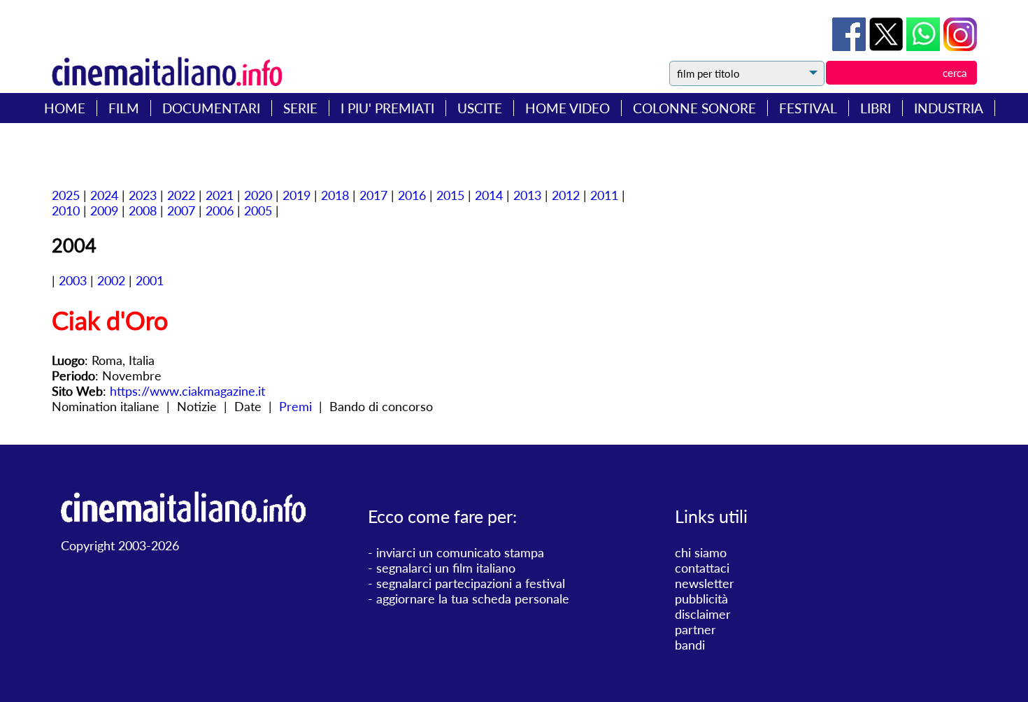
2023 (143, 195)
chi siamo (701, 552)
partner (695, 629)
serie (300, 108)
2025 (66, 195)
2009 (104, 210)
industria (948, 108)
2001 (150, 280)
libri (875, 108)
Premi (295, 406)
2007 (181, 210)
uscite (479, 108)
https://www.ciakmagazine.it (187, 391)
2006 (220, 210)
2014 (489, 195)
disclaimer (703, 614)
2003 (73, 280)
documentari (211, 108)
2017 (373, 195)
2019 (296, 195)
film (123, 108)
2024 (104, 195)
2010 (66, 210)
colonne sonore (694, 108)
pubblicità (701, 598)
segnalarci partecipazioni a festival (470, 583)
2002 (111, 280)
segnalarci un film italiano (445, 567)
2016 (412, 195)
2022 (181, 195)
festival (808, 108)
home (64, 108)
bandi (690, 644)
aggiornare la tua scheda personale (472, 598)
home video (567, 108)
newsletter (704, 583)
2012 (566, 195)
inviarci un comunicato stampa (460, 552)
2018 (335, 195)
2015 (450, 195)
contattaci (702, 567)
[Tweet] (887, 46)
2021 (220, 195)
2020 (258, 195)
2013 (527, 195)
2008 (143, 210)
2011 (604, 195)
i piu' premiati (387, 108)
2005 (258, 210)
